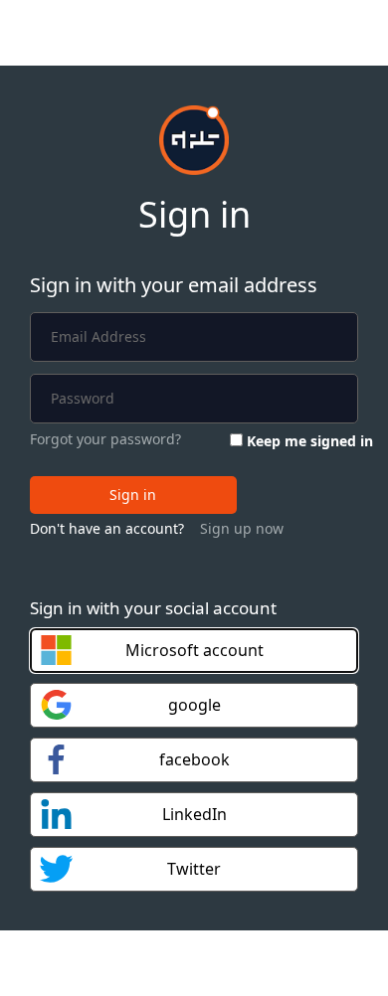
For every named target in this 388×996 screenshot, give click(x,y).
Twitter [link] (194, 869)
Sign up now (242, 528)
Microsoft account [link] (194, 650)
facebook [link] (194, 759)
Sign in (132, 494)
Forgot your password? (105, 438)
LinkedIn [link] (194, 814)
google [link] (194, 705)
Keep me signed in (310, 440)
